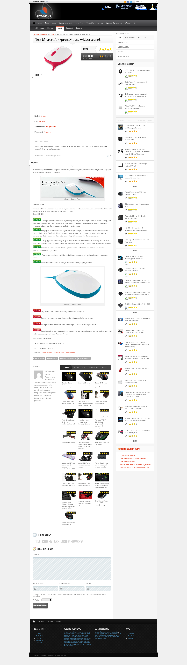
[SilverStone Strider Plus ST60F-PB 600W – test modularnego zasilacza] (120, 281)
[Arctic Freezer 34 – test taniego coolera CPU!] (120, 139)
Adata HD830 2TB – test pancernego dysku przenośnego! (137, 319)
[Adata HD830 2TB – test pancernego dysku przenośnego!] (120, 319)
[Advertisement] (56, 97)
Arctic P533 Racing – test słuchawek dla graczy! (84, 465)
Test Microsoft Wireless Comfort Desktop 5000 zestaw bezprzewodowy (68, 505)
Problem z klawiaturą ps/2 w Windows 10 (134, 459)
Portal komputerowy (40, 34)
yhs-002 (83, 641)
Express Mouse (52, 358)
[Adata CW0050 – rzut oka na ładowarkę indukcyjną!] (120, 107)
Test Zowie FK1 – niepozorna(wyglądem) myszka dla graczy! (85, 403)
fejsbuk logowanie (84, 642)
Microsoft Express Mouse (68, 358)
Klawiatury (50, 28)
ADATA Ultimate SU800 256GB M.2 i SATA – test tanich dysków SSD (137, 419)
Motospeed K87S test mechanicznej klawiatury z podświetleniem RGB (68, 466)
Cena (119, 37)
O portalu (41, 621)
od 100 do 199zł (123, 42)
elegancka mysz (39, 358)
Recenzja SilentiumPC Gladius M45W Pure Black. (135, 217)
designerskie (51, 127)
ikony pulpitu (110, 635)
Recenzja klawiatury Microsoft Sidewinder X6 (84, 503)
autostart (73, 638)
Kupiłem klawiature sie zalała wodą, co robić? (135, 465)
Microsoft (47, 132)
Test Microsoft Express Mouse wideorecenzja (58, 353)
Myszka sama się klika (127, 456)
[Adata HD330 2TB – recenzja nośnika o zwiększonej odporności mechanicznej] (120, 343)
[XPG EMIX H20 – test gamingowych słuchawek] (120, 71)
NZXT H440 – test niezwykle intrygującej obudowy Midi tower (136, 229)
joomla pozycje (104, 633)
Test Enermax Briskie (68, 442)
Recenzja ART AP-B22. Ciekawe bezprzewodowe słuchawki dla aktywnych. (100, 424)
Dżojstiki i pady (38, 28)
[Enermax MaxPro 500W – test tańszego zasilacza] (120, 269)
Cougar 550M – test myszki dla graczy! (68, 402)
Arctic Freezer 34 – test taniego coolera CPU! (135, 139)
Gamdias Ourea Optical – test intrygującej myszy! (68, 385)
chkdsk (66, 632)
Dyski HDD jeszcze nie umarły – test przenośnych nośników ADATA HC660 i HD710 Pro (137, 394)
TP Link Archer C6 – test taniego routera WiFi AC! (136, 165)
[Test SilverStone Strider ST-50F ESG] (120, 305)
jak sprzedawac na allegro (76, 641)
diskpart (66, 639)
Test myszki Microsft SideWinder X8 (68, 523)
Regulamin (50, 621)
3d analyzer (67, 644)
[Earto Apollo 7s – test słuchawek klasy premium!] (120, 83)
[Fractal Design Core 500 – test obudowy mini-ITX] (120, 193)
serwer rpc (75, 644)
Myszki (60, 28)
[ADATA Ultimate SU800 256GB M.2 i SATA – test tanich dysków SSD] (120, 419)
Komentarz (36, 554)
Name (35, 583)
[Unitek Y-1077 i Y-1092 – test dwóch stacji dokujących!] (120, 431)
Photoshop (39, 640)
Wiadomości (130, 23)
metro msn (79, 638)
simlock (66, 636)
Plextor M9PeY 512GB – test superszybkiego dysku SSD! (135, 331)
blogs (40, 23)
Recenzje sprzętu (38, 1)
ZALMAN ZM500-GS (104, 636)
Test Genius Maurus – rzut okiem (102, 443)
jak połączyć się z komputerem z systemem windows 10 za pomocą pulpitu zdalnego (77, 633)
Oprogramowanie (66, 23)
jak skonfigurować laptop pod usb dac (106, 632)
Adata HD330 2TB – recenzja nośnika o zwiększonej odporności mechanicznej (137, 344)
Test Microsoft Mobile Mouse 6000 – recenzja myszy (101, 503)
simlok (97, 633)
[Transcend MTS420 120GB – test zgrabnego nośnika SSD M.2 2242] (120, 357)
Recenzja (121, 120)
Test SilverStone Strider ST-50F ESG (137, 304)
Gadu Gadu (39, 636)
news (54, 23)
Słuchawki (69, 28)
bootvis (103, 635)
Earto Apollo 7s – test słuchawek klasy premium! (136, 83)
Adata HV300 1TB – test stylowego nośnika (137, 369)
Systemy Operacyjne (114, 23)
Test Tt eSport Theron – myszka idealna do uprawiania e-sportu (102, 485)
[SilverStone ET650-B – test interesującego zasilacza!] (120, 257)
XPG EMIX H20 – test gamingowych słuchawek (137, 71)
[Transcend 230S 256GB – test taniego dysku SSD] (120, 381)
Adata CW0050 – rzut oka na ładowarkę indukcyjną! (135, 107)
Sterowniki (39, 643)
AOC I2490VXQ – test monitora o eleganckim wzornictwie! (136, 177)
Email (61, 583)
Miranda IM (115, 636)
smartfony (79, 23)
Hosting (38, 638)
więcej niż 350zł (123, 57)
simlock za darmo (85, 644)
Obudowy (131, 120)
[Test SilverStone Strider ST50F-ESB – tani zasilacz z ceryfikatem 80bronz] (120, 293)
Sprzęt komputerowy (95, 23)
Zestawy (79, 28)
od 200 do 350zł (123, 47)
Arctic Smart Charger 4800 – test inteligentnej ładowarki (68, 422)
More (135, 187)
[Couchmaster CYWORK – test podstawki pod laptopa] (120, 127)
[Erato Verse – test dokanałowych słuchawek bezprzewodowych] (120, 95)
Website (88, 583)
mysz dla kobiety (85, 358)
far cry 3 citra (68, 645)
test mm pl (87, 638)
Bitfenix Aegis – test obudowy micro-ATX (137, 205)
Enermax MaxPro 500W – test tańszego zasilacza (135, 269)
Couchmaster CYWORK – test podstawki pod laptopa (135, 127)
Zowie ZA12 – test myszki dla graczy (84, 384)
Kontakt (58, 621)
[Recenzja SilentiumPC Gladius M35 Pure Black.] (120, 241)
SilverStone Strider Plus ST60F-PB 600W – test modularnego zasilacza (137, 281)
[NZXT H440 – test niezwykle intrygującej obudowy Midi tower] (120, 229)
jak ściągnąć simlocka (76, 636)
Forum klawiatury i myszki (130, 449)
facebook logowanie (76, 639)
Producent (142, 37)
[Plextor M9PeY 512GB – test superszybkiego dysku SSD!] (120, 331)
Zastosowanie (130, 37)
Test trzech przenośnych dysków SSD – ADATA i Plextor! (136, 408)
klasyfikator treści (100, 638)
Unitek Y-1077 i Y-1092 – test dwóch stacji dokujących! (137, 431)
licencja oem (76, 641)
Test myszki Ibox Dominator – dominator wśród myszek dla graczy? (85, 445)
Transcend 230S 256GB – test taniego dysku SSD (135, 381)
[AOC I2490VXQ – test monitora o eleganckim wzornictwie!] (120, 177)
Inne (47, 23)
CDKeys (38, 633)
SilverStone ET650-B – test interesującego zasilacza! (134, 258)
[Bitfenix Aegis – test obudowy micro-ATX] (120, 205)
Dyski (150, 120)
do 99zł (42, 121)
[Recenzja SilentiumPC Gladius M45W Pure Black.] (120, 217)
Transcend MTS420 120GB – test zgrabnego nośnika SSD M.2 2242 (137, 358)
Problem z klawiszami (127, 462)
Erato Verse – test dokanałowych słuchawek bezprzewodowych (136, 95)
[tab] (119, 37)
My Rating (36, 600)
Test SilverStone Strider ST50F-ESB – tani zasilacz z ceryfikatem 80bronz (137, 293)
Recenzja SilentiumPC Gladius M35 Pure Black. (137, 241)
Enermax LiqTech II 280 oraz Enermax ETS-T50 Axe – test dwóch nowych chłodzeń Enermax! (137, 152)
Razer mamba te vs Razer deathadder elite (134, 468)
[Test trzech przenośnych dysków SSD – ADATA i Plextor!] (120, 407)
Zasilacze (141, 120)
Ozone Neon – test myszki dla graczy (101, 402)
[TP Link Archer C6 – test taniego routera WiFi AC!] (120, 165)
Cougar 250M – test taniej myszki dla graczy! (101, 385)
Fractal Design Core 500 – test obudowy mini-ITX (135, 193)
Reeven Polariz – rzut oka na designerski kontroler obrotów (101, 465)
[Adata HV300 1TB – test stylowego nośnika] (120, 369)
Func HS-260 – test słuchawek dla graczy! (69, 484)
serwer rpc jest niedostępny (79, 635)
